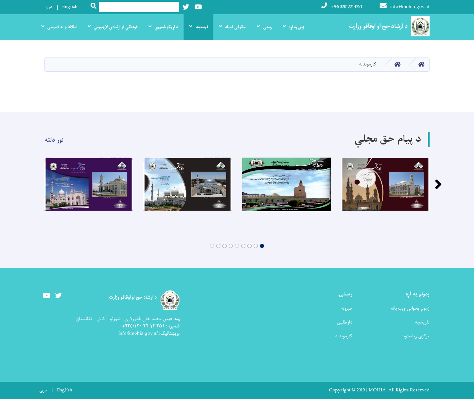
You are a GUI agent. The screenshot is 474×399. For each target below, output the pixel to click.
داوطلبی (345, 322)
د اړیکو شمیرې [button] (166, 27)
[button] (262, 246)
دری (48, 6)
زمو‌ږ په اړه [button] (296, 27)
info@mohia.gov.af (410, 6)
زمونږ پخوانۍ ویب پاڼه (410, 308)
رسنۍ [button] (267, 27)
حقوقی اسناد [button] (235, 27)
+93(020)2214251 (346, 6)
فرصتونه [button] (201, 27)
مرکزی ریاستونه (415, 336)
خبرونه (347, 308)
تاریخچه (422, 322)
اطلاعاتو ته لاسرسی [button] (62, 27)
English (69, 6)
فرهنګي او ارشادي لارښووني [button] (115, 27)
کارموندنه (344, 336)
